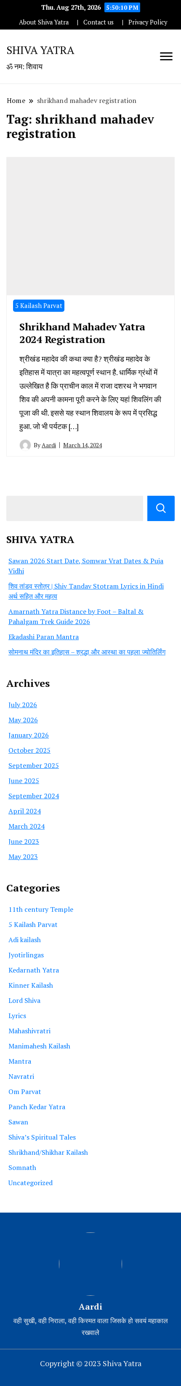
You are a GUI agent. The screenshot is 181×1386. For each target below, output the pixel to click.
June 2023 (23, 841)
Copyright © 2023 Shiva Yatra (90, 1363)
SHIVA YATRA (40, 50)
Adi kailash (24, 939)
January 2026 (28, 735)
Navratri (21, 1076)
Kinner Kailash (30, 985)
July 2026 (22, 704)
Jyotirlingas (26, 954)
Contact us (98, 22)
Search (161, 508)
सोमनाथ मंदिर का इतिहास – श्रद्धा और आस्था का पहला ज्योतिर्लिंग (86, 652)
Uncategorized (30, 1182)
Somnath (22, 1167)
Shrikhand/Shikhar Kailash (48, 1152)
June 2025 (23, 780)
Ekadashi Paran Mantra (43, 636)
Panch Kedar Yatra (36, 1106)
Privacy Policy (147, 22)
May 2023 (23, 856)
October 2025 (29, 750)
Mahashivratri (29, 1030)
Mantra (19, 1061)
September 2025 (33, 765)
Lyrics (17, 1015)
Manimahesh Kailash (39, 1046)
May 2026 (23, 719)
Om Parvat (24, 1091)
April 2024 (24, 811)
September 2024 (33, 795)
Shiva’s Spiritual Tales (42, 1137)
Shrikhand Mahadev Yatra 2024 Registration (82, 333)
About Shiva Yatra (44, 22)
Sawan (18, 1122)
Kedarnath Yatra (33, 970)
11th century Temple (40, 909)
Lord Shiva (24, 1000)
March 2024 (26, 826)
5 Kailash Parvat (38, 305)
